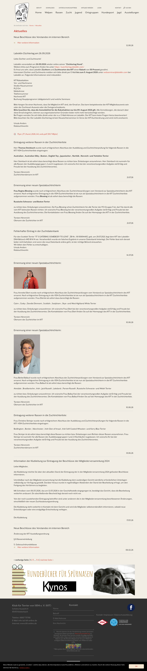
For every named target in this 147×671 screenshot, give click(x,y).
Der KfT (39, 8)
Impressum (108, 615)
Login (99, 8)
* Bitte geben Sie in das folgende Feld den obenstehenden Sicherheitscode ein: (73, 650)
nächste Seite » (46, 560)
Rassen (59, 12)
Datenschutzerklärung (123, 615)
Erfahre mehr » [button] (25, 668)
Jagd (119, 12)
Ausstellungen (132, 12)
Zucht (69, 12)
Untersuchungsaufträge (68, 8)
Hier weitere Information (28, 43)
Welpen (48, 12)
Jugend (78, 12)
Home (38, 12)
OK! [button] (136, 666)
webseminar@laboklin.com (116, 72)
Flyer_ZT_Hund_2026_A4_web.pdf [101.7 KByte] (38, 134)
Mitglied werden (87, 8)
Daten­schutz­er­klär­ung (82, 633)
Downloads (50, 8)
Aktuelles (38, 25)
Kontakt (118, 8)
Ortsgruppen (91, 12)
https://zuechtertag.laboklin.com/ (69, 67)
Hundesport (108, 12)
